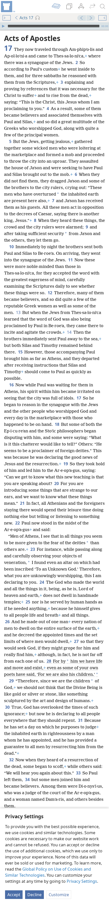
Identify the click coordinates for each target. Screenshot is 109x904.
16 (11, 385)
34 (27, 779)
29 (11, 681)
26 (7, 621)
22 (18, 523)
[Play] (3, 26)
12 (50, 293)
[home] (7, 6)
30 (7, 707)
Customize (59, 894)
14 (69, 332)
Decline (34, 894)
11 (71, 260)
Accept (13, 894)
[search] (103, 7)
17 (79, 398)
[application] (54, 26)
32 (11, 760)
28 (49, 661)
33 (78, 773)
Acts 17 (26, 17)
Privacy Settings (82, 881)
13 (18, 312)
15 (20, 352)
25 (28, 602)
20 (57, 483)
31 (80, 720)
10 (11, 246)
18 (57, 424)
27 (76, 641)
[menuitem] (7, 6)
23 (33, 549)
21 (22, 503)
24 (42, 582)
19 (66, 464)
